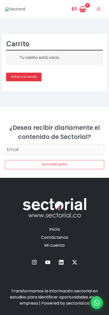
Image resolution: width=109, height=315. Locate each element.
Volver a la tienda (24, 77)
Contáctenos (54, 237)
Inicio (54, 229)
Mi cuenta (54, 245)
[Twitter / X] (74, 262)
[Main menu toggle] (98, 9)
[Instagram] (34, 262)
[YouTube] (47, 262)
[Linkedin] (61, 262)
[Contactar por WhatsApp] (96, 302)
